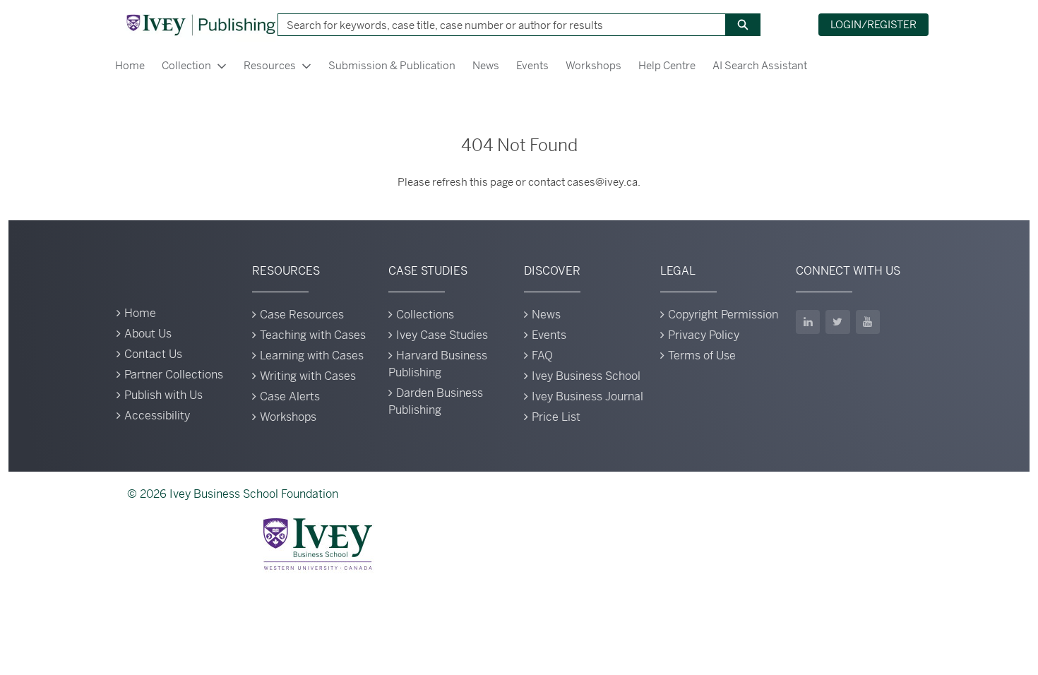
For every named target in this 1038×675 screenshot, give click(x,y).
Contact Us (153, 354)
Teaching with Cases (313, 335)
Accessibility (157, 415)
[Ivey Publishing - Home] (200, 25)
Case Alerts (290, 396)
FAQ (542, 355)
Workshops (593, 65)
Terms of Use (702, 355)
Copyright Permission (723, 314)
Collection (186, 65)
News (485, 65)
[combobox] (496, 24)
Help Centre (667, 65)
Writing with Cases (308, 376)
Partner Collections (173, 374)
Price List (556, 417)
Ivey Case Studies (442, 335)
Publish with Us (163, 395)
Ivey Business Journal (587, 396)
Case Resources (302, 314)
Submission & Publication (391, 65)
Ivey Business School (586, 376)
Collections (425, 314)
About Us (148, 333)
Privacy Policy (703, 335)
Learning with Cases (312, 355)
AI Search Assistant (759, 65)
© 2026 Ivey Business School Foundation (232, 493)
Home (130, 65)
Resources (270, 65)
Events (532, 65)
